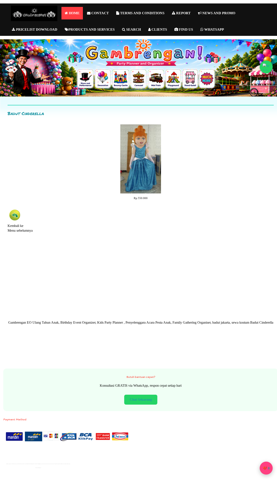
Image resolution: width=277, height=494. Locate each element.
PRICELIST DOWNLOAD (36, 29)
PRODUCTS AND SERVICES (91, 29)
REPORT (183, 13)
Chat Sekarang (141, 399)
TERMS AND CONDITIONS (141, 13)
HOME (74, 13)
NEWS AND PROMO (218, 13)
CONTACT (99, 13)
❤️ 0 (266, 468)
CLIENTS (159, 29)
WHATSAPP (213, 29)
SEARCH (133, 29)
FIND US (185, 29)
